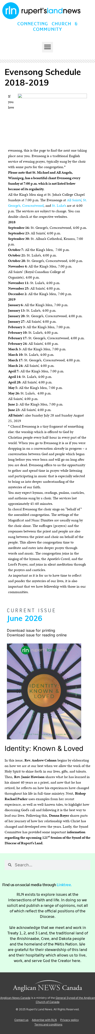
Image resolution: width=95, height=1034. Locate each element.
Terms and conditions (48, 1024)
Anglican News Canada (15, 998)
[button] (47, 46)
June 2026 (24, 619)
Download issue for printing (31, 630)
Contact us (21, 1020)
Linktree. (64, 885)
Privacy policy (69, 1020)
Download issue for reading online (37, 635)
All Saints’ (74, 200)
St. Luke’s (59, 205)
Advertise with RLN (44, 1020)
